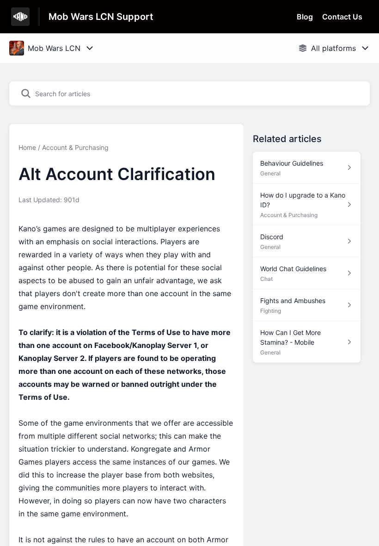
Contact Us (342, 16)
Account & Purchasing (75, 147)
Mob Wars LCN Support (101, 16)
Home (27, 147)
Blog (305, 16)
